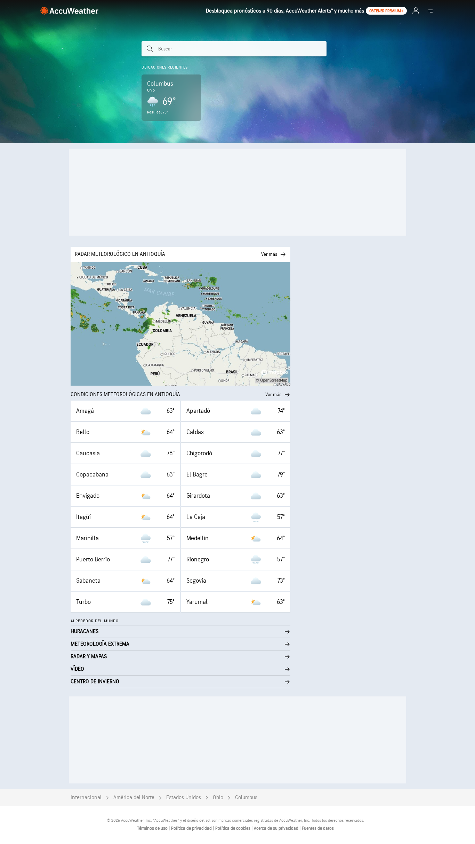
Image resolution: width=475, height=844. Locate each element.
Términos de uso (153, 828)
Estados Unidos (183, 797)
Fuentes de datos (318, 828)
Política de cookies (233, 828)
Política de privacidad (192, 828)
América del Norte (133, 797)
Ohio (218, 797)
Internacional (86, 797)
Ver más (273, 394)
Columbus (246, 797)
